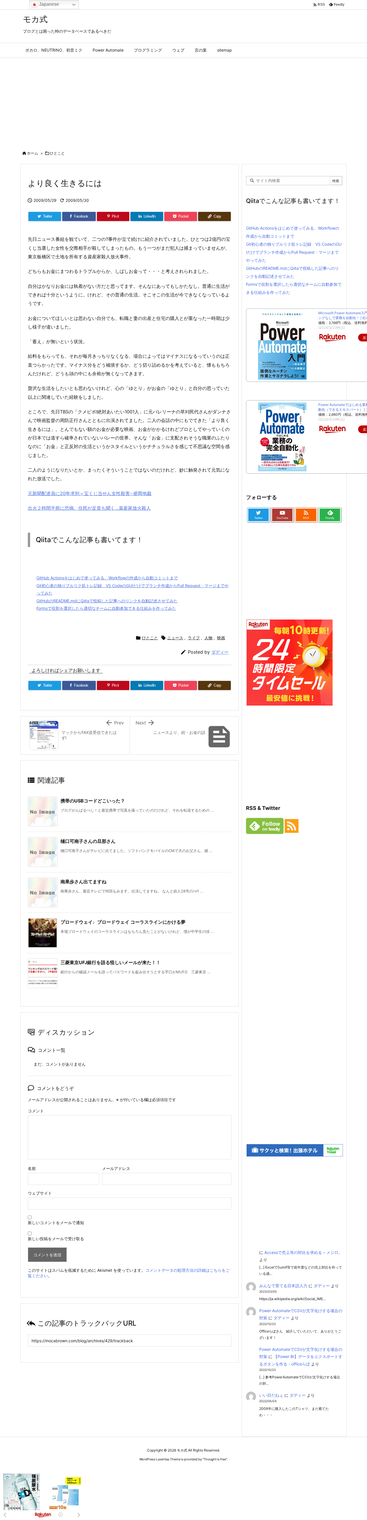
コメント (36, 1110)
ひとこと (57, 153)
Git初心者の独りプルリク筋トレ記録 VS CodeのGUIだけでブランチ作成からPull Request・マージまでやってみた (293, 252)
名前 (32, 1168)
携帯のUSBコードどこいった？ (92, 801)
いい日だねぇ (271, 1395)
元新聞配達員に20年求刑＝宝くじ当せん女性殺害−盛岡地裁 (89, 493)
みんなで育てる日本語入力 (283, 1285)
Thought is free (215, 1459)
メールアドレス (116, 1168)
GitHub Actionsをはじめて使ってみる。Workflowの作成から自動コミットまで (107, 577)
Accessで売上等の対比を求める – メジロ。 (303, 1252)
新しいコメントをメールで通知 (56, 1222)
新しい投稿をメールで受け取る (56, 1238)
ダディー (220, 652)
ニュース (175, 637)
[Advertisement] (183, 101)
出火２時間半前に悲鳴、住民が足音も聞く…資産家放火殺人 (89, 508)
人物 (208, 637)
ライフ (194, 637)
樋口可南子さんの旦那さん (88, 841)
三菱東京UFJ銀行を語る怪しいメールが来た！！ (110, 962)
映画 (221, 637)
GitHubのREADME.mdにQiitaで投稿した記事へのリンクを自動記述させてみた (106, 600)
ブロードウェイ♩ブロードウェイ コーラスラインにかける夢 (123, 922)
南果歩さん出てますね (83, 881)
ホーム (32, 153)
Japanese (48, 4)
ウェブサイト (40, 1193)
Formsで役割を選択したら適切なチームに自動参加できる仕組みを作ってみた (106, 608)
